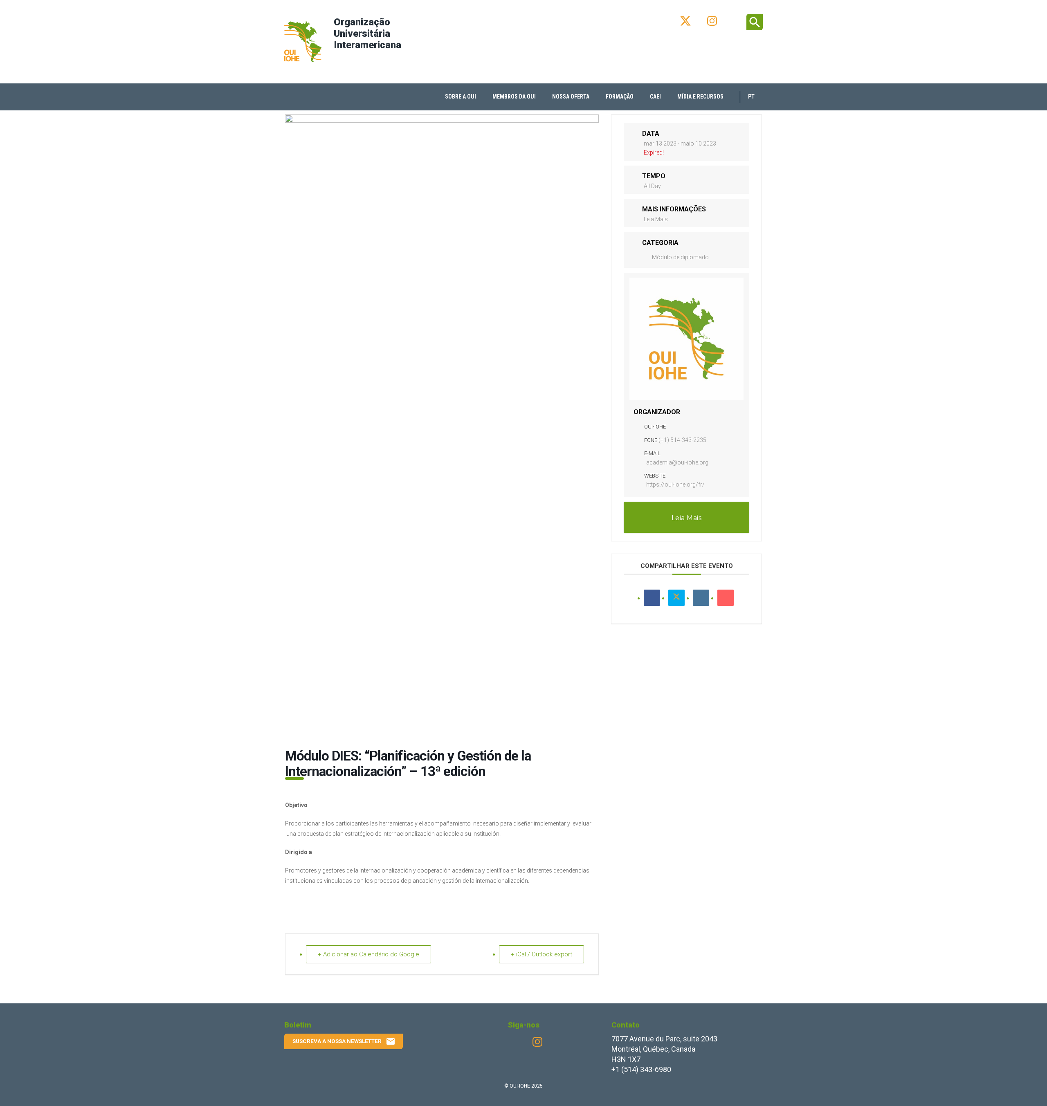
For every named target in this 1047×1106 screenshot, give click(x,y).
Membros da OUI (514, 96)
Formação (620, 96)
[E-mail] (725, 598)
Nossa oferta (570, 96)
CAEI (655, 96)
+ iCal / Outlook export (541, 954)
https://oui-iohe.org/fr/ (675, 484)
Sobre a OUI (460, 96)
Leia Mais (656, 219)
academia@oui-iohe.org (677, 462)
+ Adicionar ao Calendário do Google (368, 954)
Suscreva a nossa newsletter (343, 1041)
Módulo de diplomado (680, 257)
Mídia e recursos (700, 96)
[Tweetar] (676, 598)
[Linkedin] (701, 598)
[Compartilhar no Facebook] (652, 598)
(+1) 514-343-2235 (682, 440)
